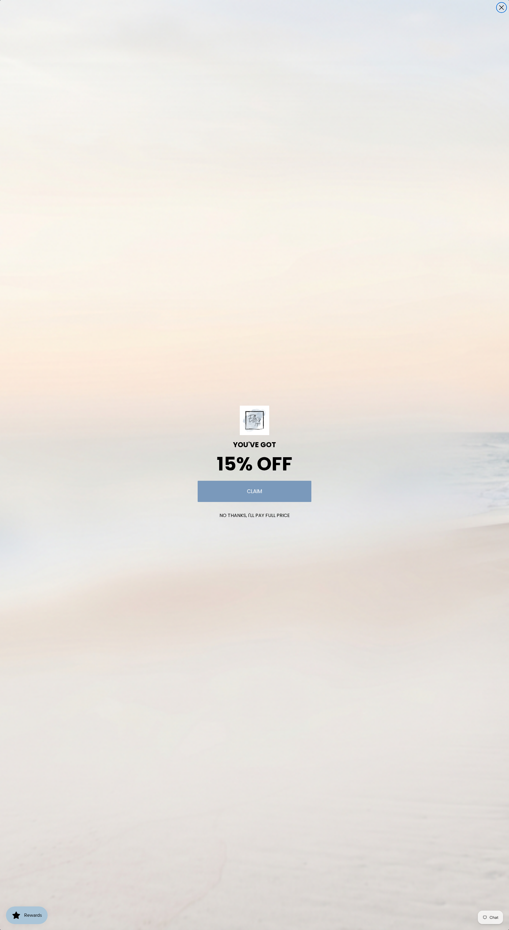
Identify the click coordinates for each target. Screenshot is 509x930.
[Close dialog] (501, 7)
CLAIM (254, 491)
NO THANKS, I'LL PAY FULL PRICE (254, 515)
